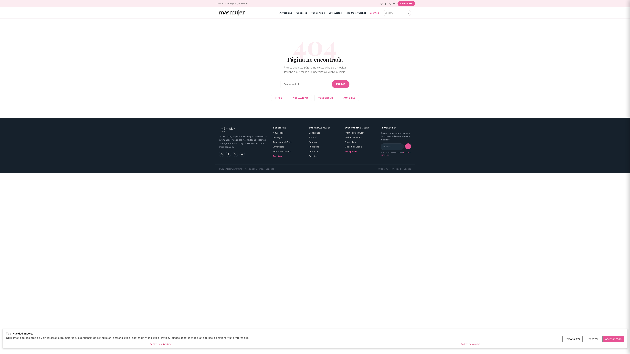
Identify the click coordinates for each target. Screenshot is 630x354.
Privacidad (396, 168)
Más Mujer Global (356, 12)
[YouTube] (394, 4)
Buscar (341, 84)
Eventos (374, 12)
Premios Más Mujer (354, 132)
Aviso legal (383, 168)
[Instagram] (381, 4)
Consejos (301, 12)
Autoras (349, 98)
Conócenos (314, 132)
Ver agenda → (352, 151)
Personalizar (572, 339)
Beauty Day (350, 142)
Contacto (313, 151)
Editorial (313, 137)
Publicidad (314, 146)
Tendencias (318, 12)
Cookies (407, 168)
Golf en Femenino (353, 137)
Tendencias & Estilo (282, 142)
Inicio (279, 98)
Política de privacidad (160, 344)
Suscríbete (406, 3)
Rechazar (592, 339)
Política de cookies (470, 344)
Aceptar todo (613, 339)
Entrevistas (335, 12)
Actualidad (286, 12)
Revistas (313, 156)
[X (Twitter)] (390, 4)
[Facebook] (386, 4)
